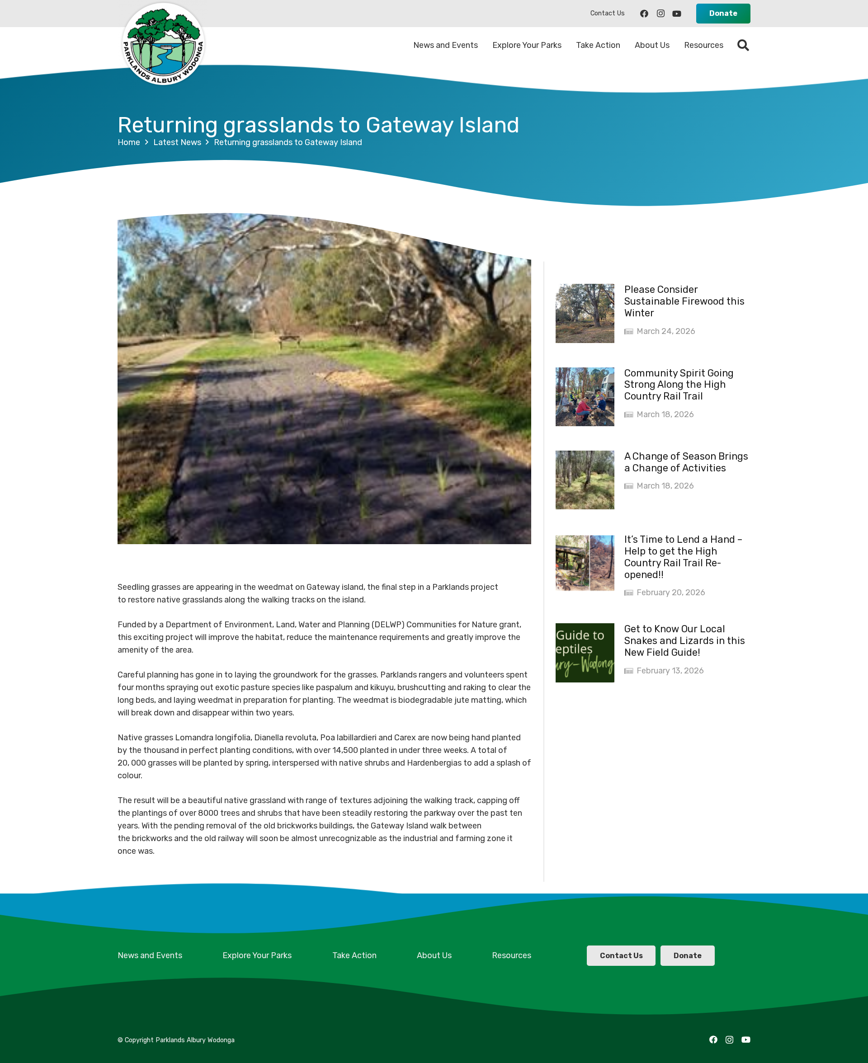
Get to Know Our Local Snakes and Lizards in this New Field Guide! (684, 640)
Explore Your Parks (257, 955)
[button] (743, 45)
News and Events (150, 955)
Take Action (354, 955)
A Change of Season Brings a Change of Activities (686, 462)
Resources (511, 955)
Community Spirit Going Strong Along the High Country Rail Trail (679, 384)
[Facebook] (644, 13)
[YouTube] (677, 13)
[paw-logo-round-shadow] (163, 45)
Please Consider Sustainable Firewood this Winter (684, 301)
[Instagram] (660, 13)
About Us (434, 955)
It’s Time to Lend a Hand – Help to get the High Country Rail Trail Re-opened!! (683, 557)
